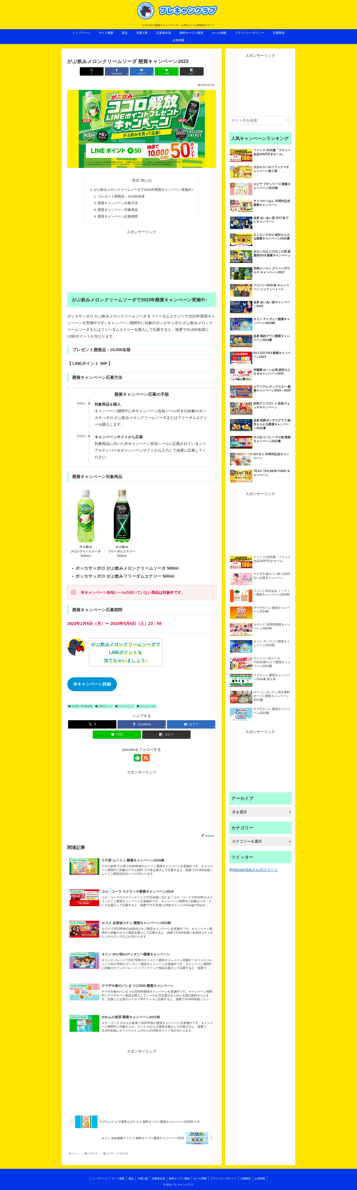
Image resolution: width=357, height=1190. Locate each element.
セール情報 (200, 1178)
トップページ (100, 1178)
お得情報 (260, 1178)
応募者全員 (158, 1178)
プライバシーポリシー (223, 1178)
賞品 (131, 1178)
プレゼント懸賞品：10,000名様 (121, 196)
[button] (192, 71)
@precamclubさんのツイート (253, 870)
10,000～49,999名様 (81, 706)
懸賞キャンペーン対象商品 (118, 210)
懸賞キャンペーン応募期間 (118, 216)
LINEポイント (105, 706)
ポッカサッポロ (148, 706)
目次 (135, 180)
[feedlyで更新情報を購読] (137, 757)
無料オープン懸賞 (179, 1178)
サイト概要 (118, 1178)
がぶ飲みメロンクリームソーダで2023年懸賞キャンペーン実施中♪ (143, 190)
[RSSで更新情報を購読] (146, 757)
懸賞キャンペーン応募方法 (118, 203)
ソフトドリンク (126, 706)
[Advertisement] (141, 261)
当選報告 (245, 1178)
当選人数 (143, 1178)
